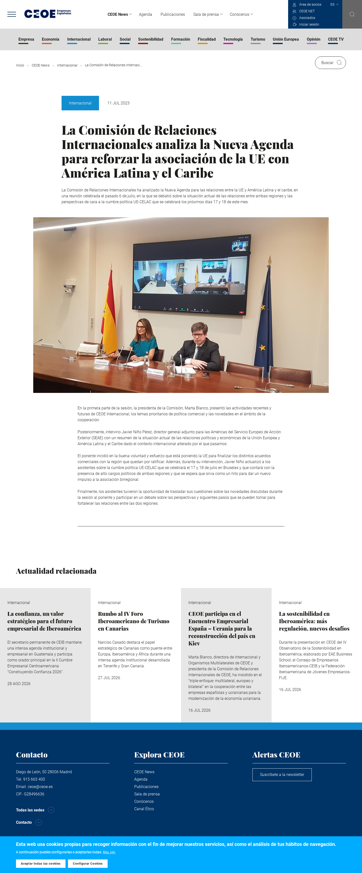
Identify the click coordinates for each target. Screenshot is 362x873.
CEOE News (118, 14)
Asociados (307, 18)
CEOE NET (307, 11)
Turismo (258, 39)
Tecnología (233, 39)
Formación (180, 39)
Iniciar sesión (309, 24)
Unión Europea (286, 39)
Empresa (26, 39)
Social (125, 39)
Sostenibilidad (150, 39)
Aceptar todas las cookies (41, 864)
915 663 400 (34, 779)
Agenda (145, 14)
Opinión (313, 39)
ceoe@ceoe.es (40, 786)
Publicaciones (173, 14)
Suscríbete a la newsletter (282, 774)
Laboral (105, 39)
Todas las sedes (30, 810)
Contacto (24, 822)
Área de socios (310, 4)
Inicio (20, 65)
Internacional (79, 39)
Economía (50, 39)
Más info (109, 852)
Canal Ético (144, 808)
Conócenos (239, 14)
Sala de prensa (206, 14)
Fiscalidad (207, 39)
